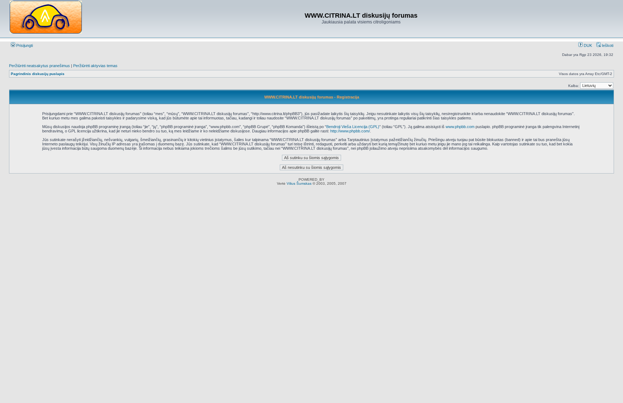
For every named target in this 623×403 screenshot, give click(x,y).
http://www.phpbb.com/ (350, 131)
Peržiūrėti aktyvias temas (95, 65)
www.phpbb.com (460, 126)
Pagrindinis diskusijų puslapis (38, 74)
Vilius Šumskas (299, 183)
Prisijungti (24, 45)
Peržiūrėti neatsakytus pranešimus (39, 65)
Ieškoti (607, 45)
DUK (587, 45)
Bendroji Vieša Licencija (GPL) (352, 126)
